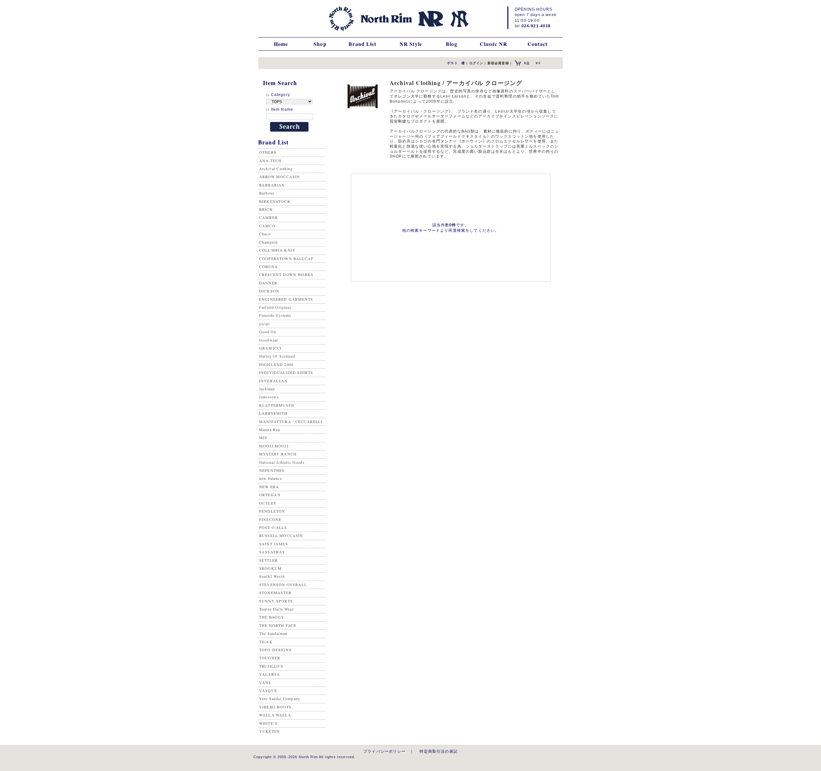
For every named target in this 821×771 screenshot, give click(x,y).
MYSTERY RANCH (278, 453)
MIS (263, 437)
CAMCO (267, 225)
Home (281, 44)
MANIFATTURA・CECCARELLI (291, 421)
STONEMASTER (275, 592)
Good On (267, 331)
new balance (270, 478)
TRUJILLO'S (271, 666)
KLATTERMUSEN (276, 405)
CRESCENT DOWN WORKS (286, 274)
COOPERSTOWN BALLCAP (286, 258)
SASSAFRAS (272, 551)
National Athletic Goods (282, 462)
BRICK (266, 209)
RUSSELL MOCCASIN (281, 535)
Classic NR (494, 44)
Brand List (362, 44)
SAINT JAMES (273, 543)
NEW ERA (269, 486)
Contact (537, 44)
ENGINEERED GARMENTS (286, 299)
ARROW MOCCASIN (279, 176)
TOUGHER (269, 657)
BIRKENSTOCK (275, 201)
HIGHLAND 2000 (276, 364)
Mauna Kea (269, 429)
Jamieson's (269, 396)
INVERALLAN (273, 380)
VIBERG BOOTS (275, 706)
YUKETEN (269, 731)
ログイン (476, 63)
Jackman (267, 388)
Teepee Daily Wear (276, 608)
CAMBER (268, 217)
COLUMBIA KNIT (277, 250)
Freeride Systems (275, 315)
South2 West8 (272, 576)
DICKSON (269, 290)
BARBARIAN (272, 184)
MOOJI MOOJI (274, 445)
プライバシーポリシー (384, 751)
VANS (265, 682)
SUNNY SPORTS (276, 600)
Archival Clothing (276, 168)
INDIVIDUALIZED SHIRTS (286, 372)
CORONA (268, 266)
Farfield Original (275, 307)
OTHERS (267, 152)
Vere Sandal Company (279, 698)
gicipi (264, 323)
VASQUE (268, 690)
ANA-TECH (270, 160)
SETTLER (268, 560)
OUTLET (267, 503)
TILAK (266, 641)
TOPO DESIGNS (275, 649)
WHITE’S (268, 723)
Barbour (266, 192)
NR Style (411, 44)
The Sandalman (273, 633)
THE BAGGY (271, 616)
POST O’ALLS (273, 527)
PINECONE (270, 519)
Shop (320, 44)
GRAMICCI (270, 348)
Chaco (265, 233)
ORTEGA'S (270, 494)
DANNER (268, 282)
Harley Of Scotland (277, 356)
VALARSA (269, 674)
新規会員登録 (498, 63)
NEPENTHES (271, 470)
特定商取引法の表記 (438, 751)
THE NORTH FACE (277, 625)
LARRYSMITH (273, 413)
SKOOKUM (270, 568)
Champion (268, 242)
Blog (451, 44)
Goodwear (268, 339)
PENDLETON (272, 511)
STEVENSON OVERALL (283, 584)
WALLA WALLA (275, 714)
